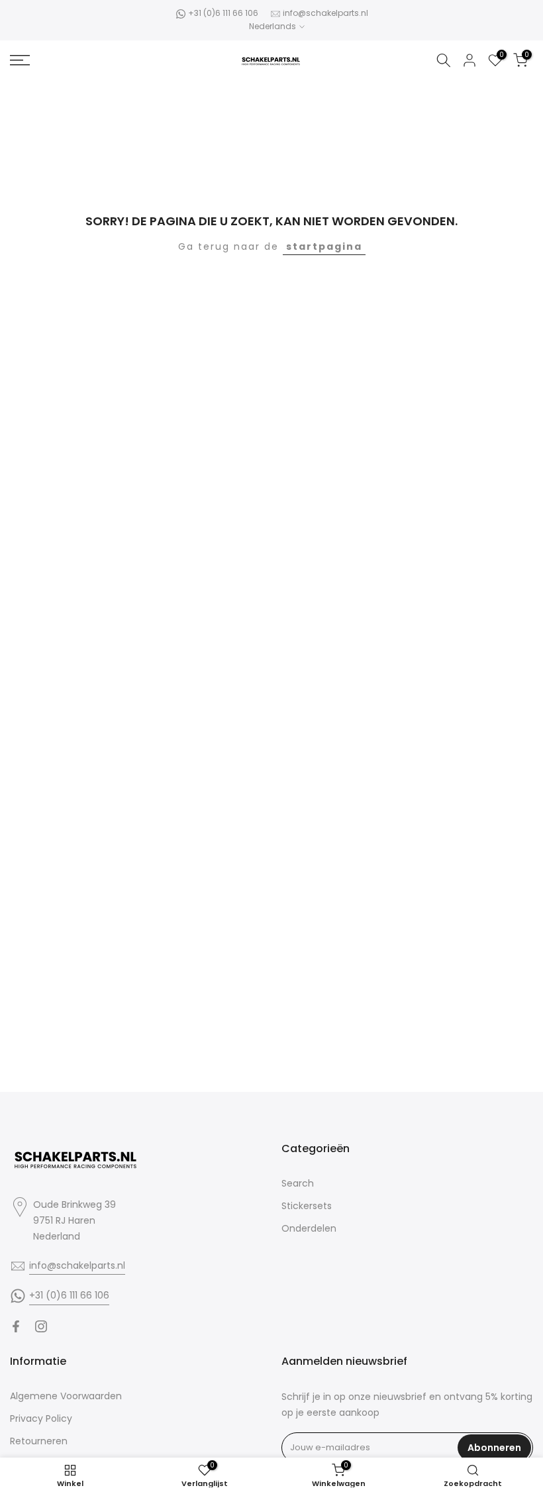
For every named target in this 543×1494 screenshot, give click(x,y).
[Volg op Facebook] (16, 1326)
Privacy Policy (41, 1418)
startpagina (324, 246)
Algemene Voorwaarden (66, 1396)
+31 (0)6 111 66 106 (223, 13)
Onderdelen (308, 1228)
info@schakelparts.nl (325, 13)
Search (297, 1183)
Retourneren (39, 1441)
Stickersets (306, 1205)
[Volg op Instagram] (41, 1326)
